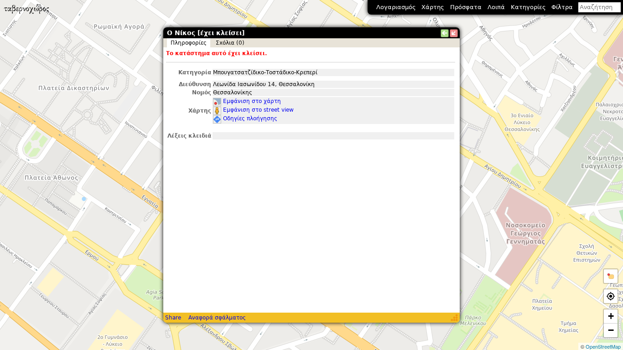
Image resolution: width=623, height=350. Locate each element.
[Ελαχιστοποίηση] (454, 33)
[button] (611, 276)
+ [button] (611, 316)
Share (173, 317)
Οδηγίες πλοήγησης (250, 118)
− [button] (611, 330)
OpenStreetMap (603, 346)
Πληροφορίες (189, 43)
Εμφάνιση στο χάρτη (252, 101)
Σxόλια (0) (230, 43)
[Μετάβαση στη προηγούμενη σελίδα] (445, 33)
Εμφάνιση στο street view (258, 110)
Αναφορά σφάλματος (217, 317)
